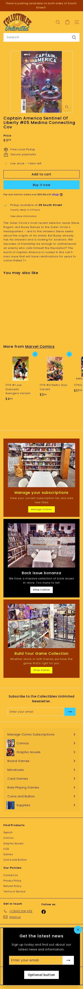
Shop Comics (41, 589)
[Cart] (67, 22)
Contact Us (10, 875)
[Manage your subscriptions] (41, 465)
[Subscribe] (68, 960)
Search (8, 832)
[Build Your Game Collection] (41, 626)
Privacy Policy (12, 880)
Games (8, 854)
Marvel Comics (40, 346)
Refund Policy (12, 886)
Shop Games (41, 670)
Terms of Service (14, 891)
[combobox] (41, 37)
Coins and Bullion (15, 859)
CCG (6, 849)
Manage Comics (41, 509)
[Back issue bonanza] (41, 545)
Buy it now (41, 185)
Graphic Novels (13, 843)
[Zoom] (67, 107)
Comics (8, 838)
